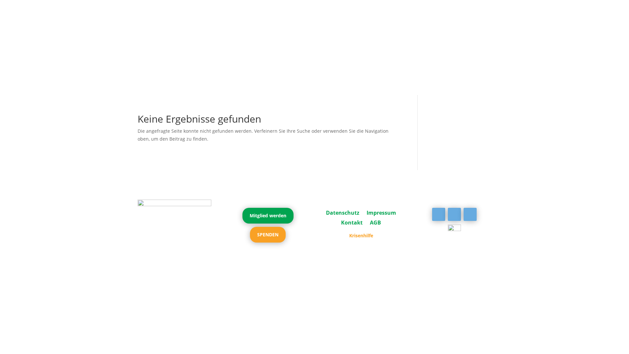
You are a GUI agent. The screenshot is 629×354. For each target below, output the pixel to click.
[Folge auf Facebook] (438, 214)
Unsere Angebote (280, 43)
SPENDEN (267, 234)
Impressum (381, 212)
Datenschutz (342, 212)
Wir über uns (233, 43)
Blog (483, 43)
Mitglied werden (268, 215)
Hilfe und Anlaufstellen (338, 43)
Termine (462, 43)
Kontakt (352, 222)
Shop (346, 52)
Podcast (286, 52)
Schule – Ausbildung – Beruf (409, 43)
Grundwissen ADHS (183, 43)
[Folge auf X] (454, 214)
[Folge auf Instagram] (470, 214)
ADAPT (148, 43)
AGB (375, 222)
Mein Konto (314, 52)
